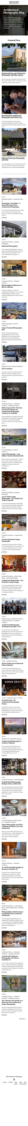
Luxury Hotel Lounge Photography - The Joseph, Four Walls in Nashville (12, 498)
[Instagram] (14, 1079)
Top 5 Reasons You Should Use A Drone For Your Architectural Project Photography (12, 1002)
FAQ (25, 1082)
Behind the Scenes (6, 366)
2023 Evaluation (7, 369)
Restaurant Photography (12, 578)
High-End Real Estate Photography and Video (13, 159)
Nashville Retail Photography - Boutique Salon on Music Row (12, 783)
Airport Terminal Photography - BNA (12, 329)
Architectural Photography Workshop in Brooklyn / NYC (11, 626)
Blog (16, 1082)
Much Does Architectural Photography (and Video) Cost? (12, 116)
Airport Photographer (7, 323)
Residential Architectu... (7, 199)
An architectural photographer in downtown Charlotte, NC (12, 868)
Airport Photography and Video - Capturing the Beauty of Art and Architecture (12, 826)
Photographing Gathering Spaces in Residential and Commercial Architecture (12, 913)
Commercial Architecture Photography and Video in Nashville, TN (10, 958)
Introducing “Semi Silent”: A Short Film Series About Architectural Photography (11, 205)
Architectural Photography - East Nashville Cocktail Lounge (12, 581)
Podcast (20, 698)
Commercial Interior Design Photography (11, 540)
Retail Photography (19, 779)
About (20, 1082)
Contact (16, 1083)
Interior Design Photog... (12, 907)
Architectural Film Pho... (7, 281)
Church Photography (6, 450)
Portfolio (11, 1082)
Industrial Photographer (10, 246)
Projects (5, 1082)
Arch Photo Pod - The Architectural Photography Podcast (10, 702)
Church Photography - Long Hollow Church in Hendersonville (12, 455)
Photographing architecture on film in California (12, 286)
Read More (4, 217)
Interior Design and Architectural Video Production (12, 664)
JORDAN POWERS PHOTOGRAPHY (14, 2)
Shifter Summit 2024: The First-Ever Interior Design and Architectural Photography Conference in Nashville (12, 410)
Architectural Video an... (7, 403)
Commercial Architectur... (8, 242)
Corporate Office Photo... (8, 620)
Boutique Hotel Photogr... (8, 492)
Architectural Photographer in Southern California (11, 742)
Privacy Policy (23, 1083)
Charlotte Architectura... (7, 863)
